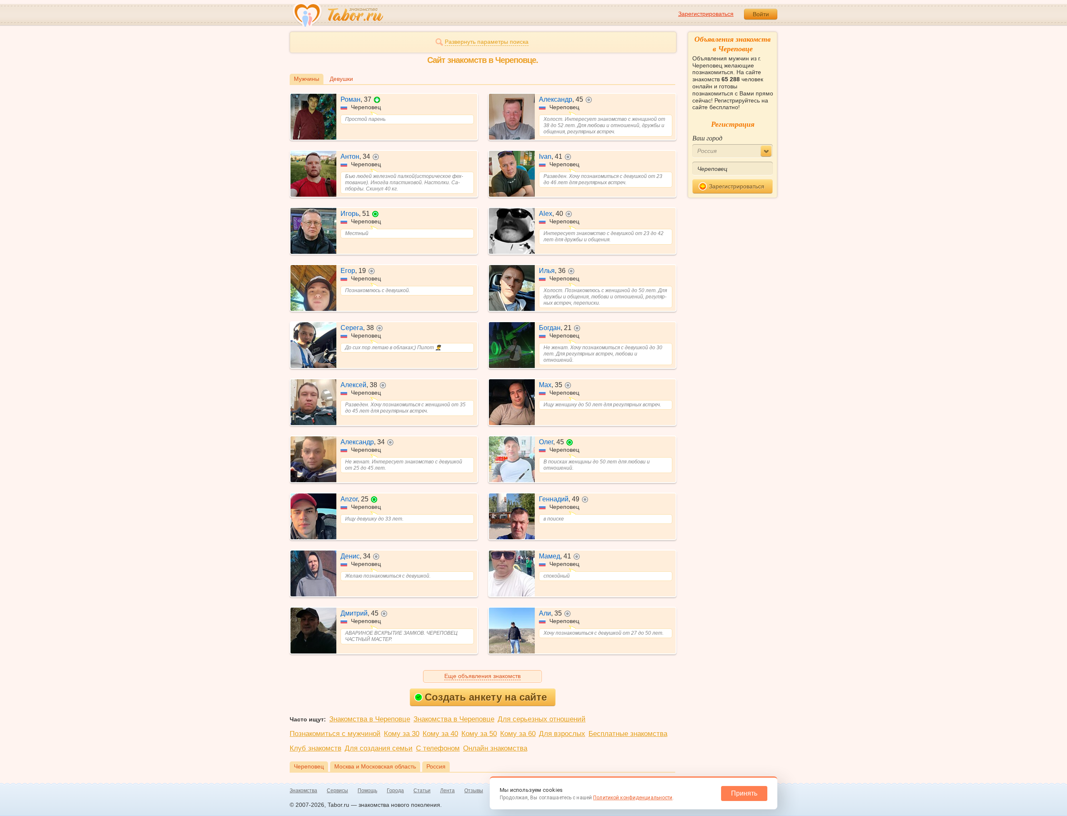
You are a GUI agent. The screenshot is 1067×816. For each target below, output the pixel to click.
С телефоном (438, 748)
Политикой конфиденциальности (632, 798)
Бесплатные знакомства (628, 734)
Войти (761, 14)
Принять (744, 793)
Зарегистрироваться (706, 13)
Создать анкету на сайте (486, 697)
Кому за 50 (479, 734)
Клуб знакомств (315, 748)
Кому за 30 (401, 734)
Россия (436, 766)
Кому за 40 (440, 734)
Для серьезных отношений (542, 719)
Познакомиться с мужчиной (335, 734)
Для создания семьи (379, 748)
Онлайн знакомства (495, 748)
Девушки (341, 78)
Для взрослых (562, 734)
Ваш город (707, 137)
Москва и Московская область (375, 766)
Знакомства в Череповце (369, 719)
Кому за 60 (518, 734)
